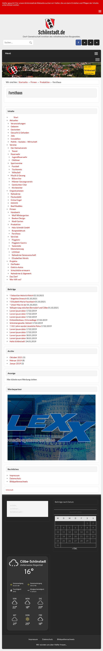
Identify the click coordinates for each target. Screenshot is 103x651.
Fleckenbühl (16, 197)
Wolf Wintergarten (20, 215)
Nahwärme (15, 194)
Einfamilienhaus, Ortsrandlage (23, 320)
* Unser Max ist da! (18, 304)
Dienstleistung (17, 249)
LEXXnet (16, 252)
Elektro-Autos (17, 267)
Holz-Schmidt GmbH (21, 227)
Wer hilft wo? (15, 279)
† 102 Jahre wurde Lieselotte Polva (25, 326)
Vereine (13, 145)
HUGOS (14, 203)
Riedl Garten (17, 221)
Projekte (13, 261)
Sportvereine (16, 163)
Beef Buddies (16, 206)
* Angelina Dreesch (18, 298)
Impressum (14, 475)
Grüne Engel (16, 200)
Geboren (14, 126)
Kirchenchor (17, 187)
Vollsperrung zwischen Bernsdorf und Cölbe (29, 307)
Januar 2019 (15, 363)
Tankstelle (16, 246)
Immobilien (16, 139)
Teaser (15, 151)
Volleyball (16, 172)
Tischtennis (17, 169)
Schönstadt (9, 490)
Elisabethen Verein (20, 258)
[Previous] (12, 427)
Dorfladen (15, 264)
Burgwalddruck (18, 230)
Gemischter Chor (19, 184)
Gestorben (15, 129)
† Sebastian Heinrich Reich (21, 295)
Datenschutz (15, 478)
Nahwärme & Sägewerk (21, 273)
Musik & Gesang (18, 175)
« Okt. (74, 548)
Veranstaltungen (18, 123)
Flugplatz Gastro (19, 243)
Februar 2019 (16, 360)
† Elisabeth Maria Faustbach (22, 301)
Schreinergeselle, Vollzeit (21, 323)
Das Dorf (14, 276)
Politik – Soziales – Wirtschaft (24, 142)
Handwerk (15, 212)
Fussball (15, 166)
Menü (8, 53)
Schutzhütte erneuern (20, 270)
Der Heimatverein (19, 148)
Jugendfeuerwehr (19, 157)
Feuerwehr (15, 154)
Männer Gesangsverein (22, 181)
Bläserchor (16, 178)
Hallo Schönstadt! (17, 341)
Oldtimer (16, 160)
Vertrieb (14, 236)
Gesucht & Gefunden (20, 132)
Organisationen (16, 191)
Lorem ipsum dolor (18, 311)
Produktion (16, 224)
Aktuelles (14, 120)
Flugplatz (16, 240)
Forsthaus (16, 233)
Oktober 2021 (16, 357)
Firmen (13, 209)
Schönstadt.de (51, 32)
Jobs (13, 135)
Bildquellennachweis (19, 481)
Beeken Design (18, 218)
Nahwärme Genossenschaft (24, 255)
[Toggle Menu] (97, 59)
